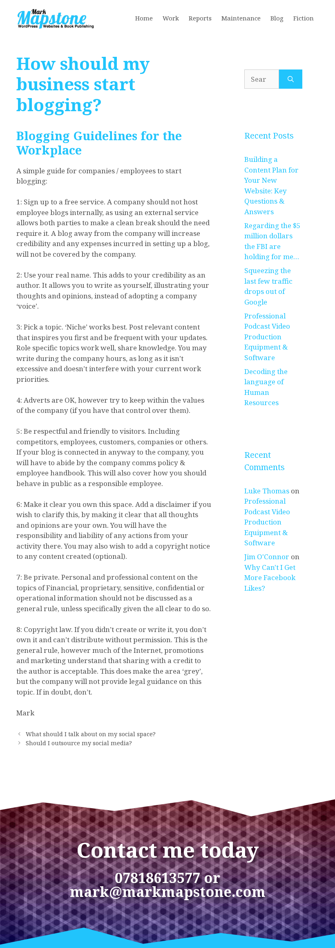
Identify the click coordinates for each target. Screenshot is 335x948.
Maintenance (241, 18)
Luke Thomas (266, 490)
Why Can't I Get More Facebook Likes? (269, 578)
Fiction (303, 18)
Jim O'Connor (266, 556)
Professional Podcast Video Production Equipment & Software (267, 336)
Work (171, 18)
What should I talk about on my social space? (91, 734)
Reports (200, 18)
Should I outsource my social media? (79, 743)
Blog (277, 18)
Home (144, 18)
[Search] (290, 79)
